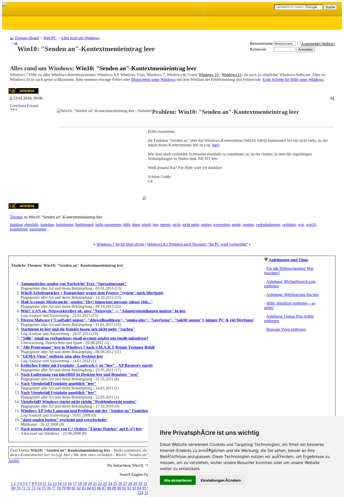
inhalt (146, 224)
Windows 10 (208, 75)
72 (28, 488)
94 (139, 488)
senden (248, 224)
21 (95, 483)
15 (65, 483)
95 (144, 488)
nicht (176, 224)
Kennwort (258, 49)
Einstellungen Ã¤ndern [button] (221, 480)
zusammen (37, 229)
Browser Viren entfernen (286, 329)
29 (135, 483)
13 (55, 483)
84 (89, 488)
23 (105, 483)
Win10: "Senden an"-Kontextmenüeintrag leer (136, 68)
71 (23, 488)
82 (79, 488)
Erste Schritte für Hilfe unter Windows (293, 79)
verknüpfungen (268, 224)
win (301, 224)
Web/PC (50, 38)
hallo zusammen (108, 224)
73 (33, 488)
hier (215, 145)
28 (130, 483)
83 (84, 488)
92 (129, 488)
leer (155, 224)
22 (100, 483)
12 (50, 483)
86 (99, 488)
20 (90, 483)
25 (115, 483)
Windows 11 (232, 75)
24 (110, 483)
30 (140, 483)
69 (13, 488)
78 (59, 488)
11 (45, 483)
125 (147, 492)
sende (236, 224)
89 (114, 488)
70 (18, 488)
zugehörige (18, 229)
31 (145, 483)
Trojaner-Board (27, 38)
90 (119, 488)
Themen (16, 217)
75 (44, 488)
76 (49, 488)
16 (70, 483)
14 (60, 483)
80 (69, 488)
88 (109, 488)
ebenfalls (31, 224)
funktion (47, 224)
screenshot (221, 224)
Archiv (13, 461)
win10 (311, 224)
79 (64, 488)
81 (74, 488)
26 (120, 483)
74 (39, 488)
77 (54, 488)
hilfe (126, 224)
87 (104, 488)
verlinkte (289, 224)
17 (75, 483)
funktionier (64, 224)
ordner (206, 224)
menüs (165, 224)
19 (85, 483)
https (136, 224)
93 (134, 488)
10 (40, 483)
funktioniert (84, 224)
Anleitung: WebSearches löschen (292, 294)
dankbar (16, 224)
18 (80, 483)
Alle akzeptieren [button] (178, 480)
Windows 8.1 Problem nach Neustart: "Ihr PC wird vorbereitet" (197, 244)
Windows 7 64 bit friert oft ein (120, 244)
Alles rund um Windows (80, 38)
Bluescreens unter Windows (153, 79)
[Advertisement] (99, 164)
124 (140, 492)
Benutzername (261, 43)
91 (124, 488)
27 (125, 483)
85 (94, 488)
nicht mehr (190, 224)
